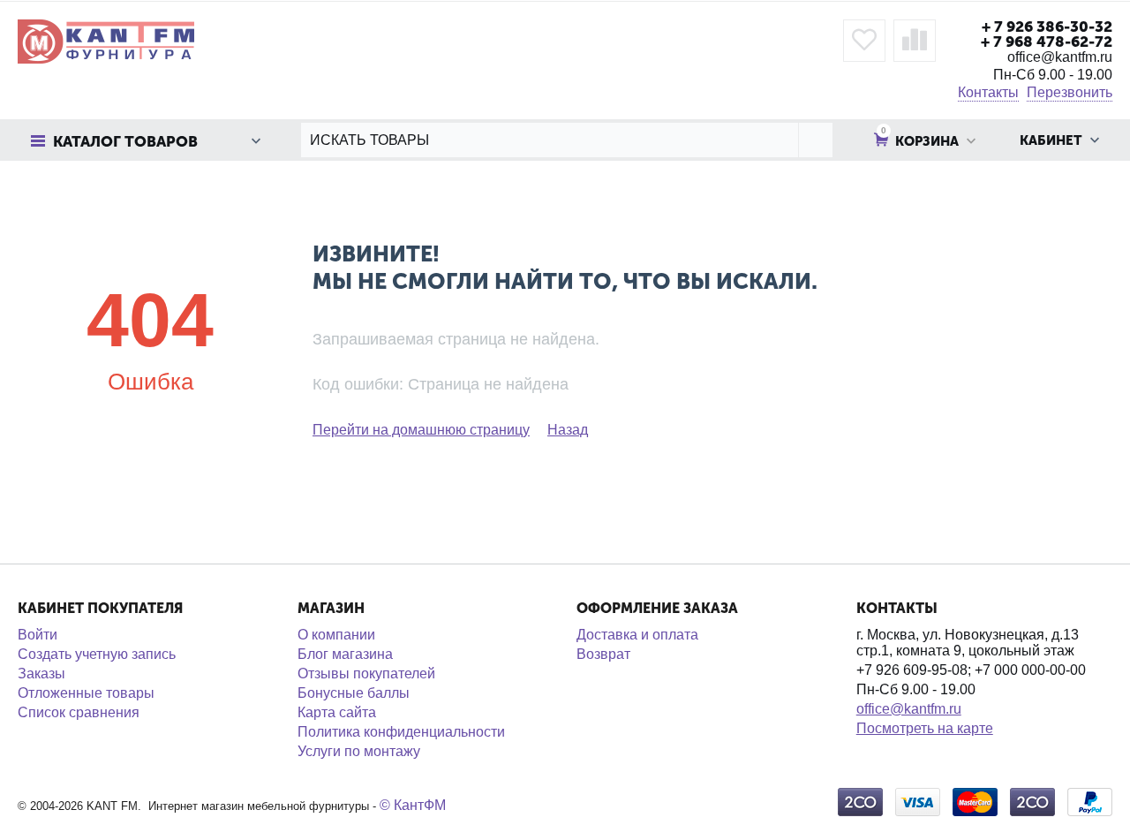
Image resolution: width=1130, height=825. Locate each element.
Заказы (41, 673)
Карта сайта (337, 712)
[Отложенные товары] (864, 40)
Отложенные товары (86, 692)
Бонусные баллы (354, 692)
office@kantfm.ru (908, 708)
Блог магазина (345, 654)
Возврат (603, 654)
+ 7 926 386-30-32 (1047, 26)
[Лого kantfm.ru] (106, 40)
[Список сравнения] (914, 40)
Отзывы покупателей (366, 673)
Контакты (988, 92)
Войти (37, 634)
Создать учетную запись (97, 654)
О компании (336, 634)
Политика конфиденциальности (401, 731)
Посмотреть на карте (924, 728)
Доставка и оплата (637, 634)
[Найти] (815, 140)
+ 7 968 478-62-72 (1046, 41)
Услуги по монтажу (359, 751)
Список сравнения (78, 712)
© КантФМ (413, 805)
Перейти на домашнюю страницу (421, 429)
